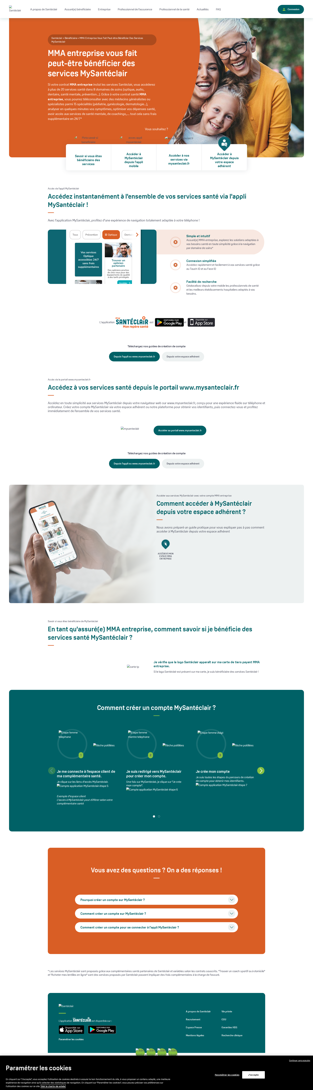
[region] (156, 1073)
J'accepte (253, 1074)
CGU (224, 1019)
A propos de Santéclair (198, 1011)
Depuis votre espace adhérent (183, 356)
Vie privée (227, 1011)
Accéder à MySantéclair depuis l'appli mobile (133, 160)
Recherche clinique (232, 1035)
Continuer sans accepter (299, 1060)
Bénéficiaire (71, 38)
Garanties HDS (229, 1027)
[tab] (210, 242)
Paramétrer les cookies (71, 1039)
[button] (260, 770)
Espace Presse (194, 1027)
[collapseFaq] (231, 899)
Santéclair (56, 38)
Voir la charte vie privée (53, 1086)
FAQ (218, 9)
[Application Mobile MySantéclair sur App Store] (200, 322)
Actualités (203, 9)
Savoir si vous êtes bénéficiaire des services (88, 160)
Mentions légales (195, 1035)
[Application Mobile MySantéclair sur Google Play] (168, 322)
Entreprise (104, 9)
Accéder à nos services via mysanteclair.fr (179, 159)
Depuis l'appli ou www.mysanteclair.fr (134, 356)
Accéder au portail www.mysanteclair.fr (180, 430)
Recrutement (193, 1019)
